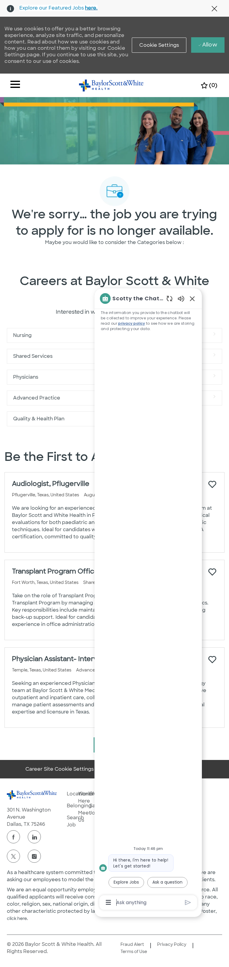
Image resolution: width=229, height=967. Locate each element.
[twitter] (13, 856)
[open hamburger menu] (15, 85)
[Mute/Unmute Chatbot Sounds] (181, 298)
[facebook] (13, 836)
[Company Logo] (111, 85)
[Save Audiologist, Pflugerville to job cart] (212, 484)
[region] (148, 600)
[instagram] (34, 856)
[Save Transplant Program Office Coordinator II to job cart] (212, 572)
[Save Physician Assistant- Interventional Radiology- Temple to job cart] (212, 659)
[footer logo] (32, 795)
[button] (159, 45)
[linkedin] (34, 836)
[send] (188, 902)
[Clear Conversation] (169, 298)
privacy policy (131, 323)
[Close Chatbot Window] (192, 298)
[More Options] (108, 902)
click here (17, 918)
